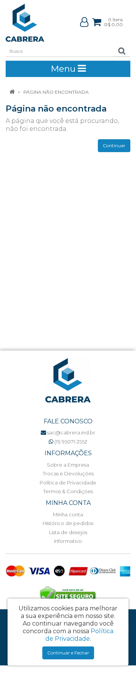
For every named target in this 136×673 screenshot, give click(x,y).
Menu (64, 68)
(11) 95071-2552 (70, 442)
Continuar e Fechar (68, 653)
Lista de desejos (68, 532)
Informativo (68, 541)
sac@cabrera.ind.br (70, 432)
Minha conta (68, 514)
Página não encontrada (56, 92)
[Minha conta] (84, 21)
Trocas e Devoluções (68, 473)
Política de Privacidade (68, 483)
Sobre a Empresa (68, 465)
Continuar (114, 145)
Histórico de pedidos (68, 523)
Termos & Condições (68, 491)
